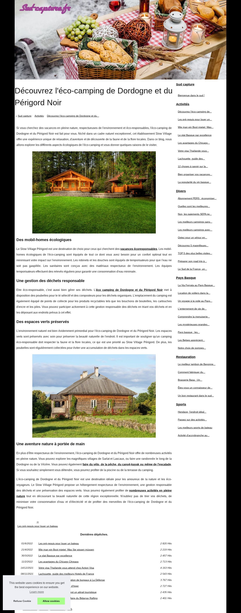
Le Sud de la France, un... (192, 269)
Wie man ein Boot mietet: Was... (195, 127)
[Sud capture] (120, 39)
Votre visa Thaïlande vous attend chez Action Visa (66, 568)
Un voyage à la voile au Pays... (195, 301)
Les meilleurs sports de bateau (195, 427)
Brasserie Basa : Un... (190, 379)
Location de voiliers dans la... (194, 293)
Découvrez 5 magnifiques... (193, 245)
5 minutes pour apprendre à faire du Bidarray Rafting (68, 598)
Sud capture (24, 115)
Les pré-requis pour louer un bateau (37, 526)
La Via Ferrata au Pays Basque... (196, 285)
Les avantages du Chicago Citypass (58, 561)
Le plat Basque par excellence (55, 555)
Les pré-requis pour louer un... (195, 119)
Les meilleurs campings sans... (195, 221)
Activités (39, 115)
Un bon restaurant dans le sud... (196, 395)
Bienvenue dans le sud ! (191, 95)
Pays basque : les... (189, 332)
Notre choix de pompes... (192, 348)
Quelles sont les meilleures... (194, 206)
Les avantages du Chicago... (194, 142)
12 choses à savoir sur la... (193, 166)
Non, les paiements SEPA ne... (195, 214)
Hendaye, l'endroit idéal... (192, 411)
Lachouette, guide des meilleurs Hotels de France (66, 574)
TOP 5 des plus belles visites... (195, 253)
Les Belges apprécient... (191, 340)
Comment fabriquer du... (191, 372)
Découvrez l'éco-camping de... (195, 111)
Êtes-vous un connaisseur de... (195, 387)
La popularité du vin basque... (194, 182)
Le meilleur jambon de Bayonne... (196, 364)
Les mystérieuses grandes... (193, 324)
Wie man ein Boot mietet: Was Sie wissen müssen (66, 549)
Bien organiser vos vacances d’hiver (58, 586)
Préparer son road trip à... (192, 261)
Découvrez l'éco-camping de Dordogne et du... (73, 115)
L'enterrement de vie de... (192, 308)
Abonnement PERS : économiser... (197, 198)
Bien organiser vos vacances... (195, 174)
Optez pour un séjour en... (192, 237)
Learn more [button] (37, 591)
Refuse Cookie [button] (22, 601)
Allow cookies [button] (51, 601)
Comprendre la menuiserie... (194, 316)
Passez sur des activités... (192, 419)
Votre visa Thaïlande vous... (193, 150)
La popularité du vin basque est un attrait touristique (67, 592)
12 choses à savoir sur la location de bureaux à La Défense (71, 580)
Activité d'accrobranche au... (193, 435)
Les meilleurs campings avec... (195, 229)
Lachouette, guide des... (191, 158)
